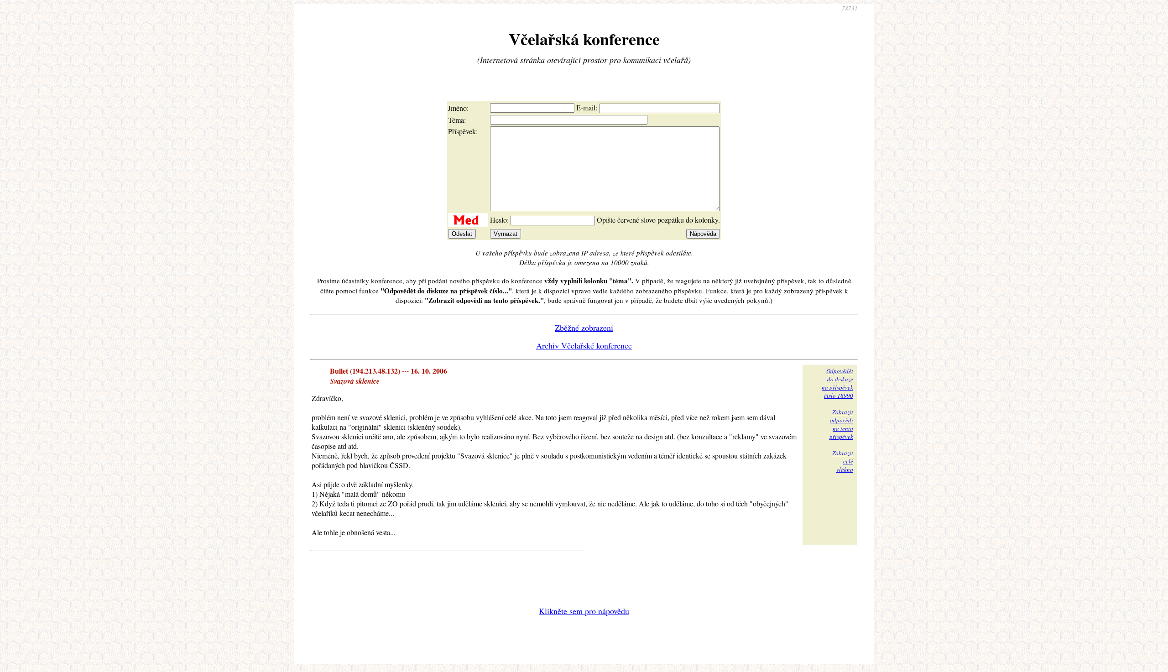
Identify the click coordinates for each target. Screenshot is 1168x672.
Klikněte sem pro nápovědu (584, 610)
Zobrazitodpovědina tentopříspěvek (841, 424)
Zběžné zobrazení (584, 327)
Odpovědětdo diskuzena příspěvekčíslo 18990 (837, 383)
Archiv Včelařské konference (584, 345)
